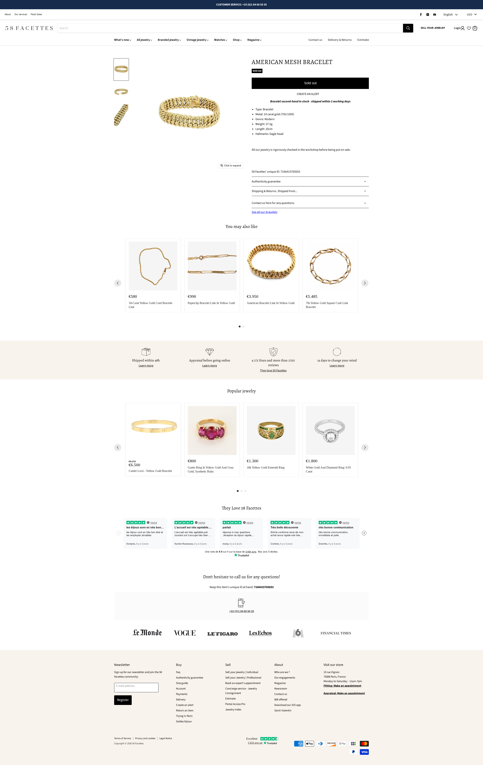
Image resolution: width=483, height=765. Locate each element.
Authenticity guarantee (189, 678)
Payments (181, 694)
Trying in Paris (184, 716)
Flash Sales (36, 14)
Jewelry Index (233, 710)
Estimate (363, 40)
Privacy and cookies (145, 738)
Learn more (146, 366)
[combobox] (230, 28)
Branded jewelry (168, 40)
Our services (21, 14)
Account (181, 689)
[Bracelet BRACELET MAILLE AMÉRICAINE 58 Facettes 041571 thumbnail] (121, 70)
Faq (178, 672)
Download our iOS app (287, 705)
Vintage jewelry (196, 40)
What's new (121, 40)
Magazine (253, 40)
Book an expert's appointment (243, 683)
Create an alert (184, 705)
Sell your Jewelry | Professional (243, 678)
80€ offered (280, 700)
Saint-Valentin (282, 711)
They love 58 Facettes (273, 370)
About (8, 14)
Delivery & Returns (340, 40)
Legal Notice (165, 738)
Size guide (182, 683)
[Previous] (117, 283)
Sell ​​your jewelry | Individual (241, 672)
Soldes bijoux (184, 721)
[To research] (408, 28)
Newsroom (280, 689)
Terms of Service (122, 738)
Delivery (180, 700)
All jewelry (143, 40)
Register (123, 700)
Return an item (184, 711)
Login (457, 28)
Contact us (315, 40)
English (448, 14)
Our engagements (284, 678)
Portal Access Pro (235, 704)
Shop (236, 40)
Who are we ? (282, 672)
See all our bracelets (264, 212)
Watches (219, 40)
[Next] (364, 283)
